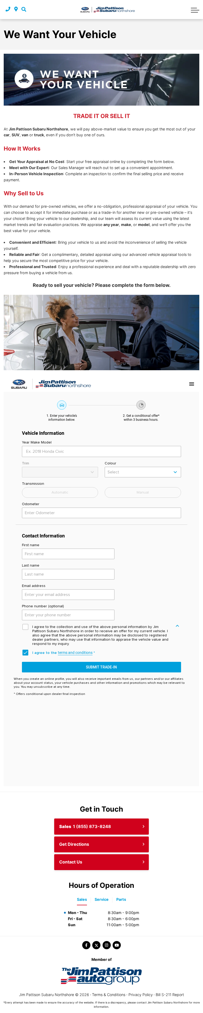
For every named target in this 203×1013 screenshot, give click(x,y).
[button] (24, 9)
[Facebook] (86, 945)
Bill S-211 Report (170, 994)
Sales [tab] (82, 899)
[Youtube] (117, 945)
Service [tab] (102, 899)
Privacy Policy (140, 994)
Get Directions (74, 844)
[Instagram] (107, 945)
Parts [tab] (121, 899)
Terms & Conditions (108, 994)
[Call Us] (8, 9)
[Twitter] (96, 945)
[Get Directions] (16, 9)
